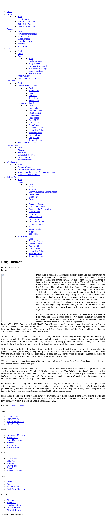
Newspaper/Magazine (16, 435)
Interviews (11, 445)
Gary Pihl (11, 461)
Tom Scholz (12, 458)
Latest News (12, 416)
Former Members (14, 471)
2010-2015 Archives (15, 421)
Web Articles (12, 437)
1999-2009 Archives (15, 424)
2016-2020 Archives (15, 419)
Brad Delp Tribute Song (17, 489)
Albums (10, 500)
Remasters (11, 502)
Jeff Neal (10, 463)
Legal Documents (14, 440)
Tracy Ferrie (12, 466)
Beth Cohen (12, 468)
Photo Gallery (13, 486)
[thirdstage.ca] (16, 7)
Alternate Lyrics (14, 510)
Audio (9, 484)
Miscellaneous (13, 447)
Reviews (10, 442)
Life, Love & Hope (15, 505)
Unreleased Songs (14, 507)
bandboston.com (17, 406)
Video (9, 482)
